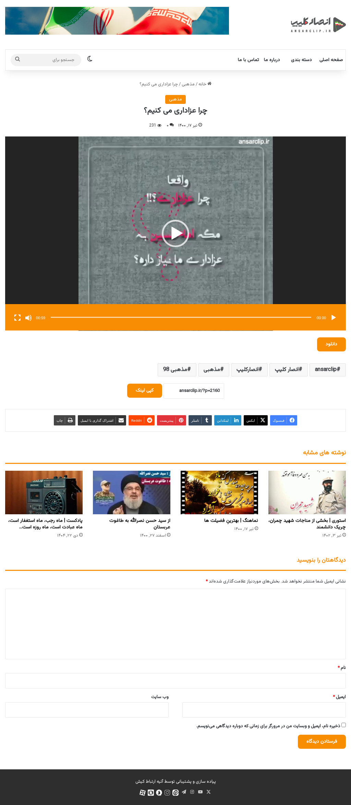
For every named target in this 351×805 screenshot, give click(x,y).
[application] (175, 233)
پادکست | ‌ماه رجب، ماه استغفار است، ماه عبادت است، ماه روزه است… (45, 524)
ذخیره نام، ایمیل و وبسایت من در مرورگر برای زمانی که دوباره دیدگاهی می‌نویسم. (268, 726)
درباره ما (272, 60)
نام (342, 667)
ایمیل (339, 697)
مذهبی (188, 84)
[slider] (181, 317)
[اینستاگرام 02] (167, 793)
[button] (175, 233)
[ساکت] (28, 317)
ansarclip (326, 369)
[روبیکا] (151, 793)
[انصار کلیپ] (318, 25)
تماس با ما (248, 60)
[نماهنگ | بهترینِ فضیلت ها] (219, 492)
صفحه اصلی (331, 60)
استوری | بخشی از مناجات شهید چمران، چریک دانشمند (307, 524)
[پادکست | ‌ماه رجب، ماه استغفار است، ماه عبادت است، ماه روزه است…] (44, 492)
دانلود (331, 344)
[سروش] (159, 793)
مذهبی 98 (175, 369)
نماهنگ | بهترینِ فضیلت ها (231, 521)
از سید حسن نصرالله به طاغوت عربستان (139, 524)
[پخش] (333, 317)
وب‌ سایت (160, 697)
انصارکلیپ (247, 369)
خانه (202, 84)
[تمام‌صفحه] (17, 317)
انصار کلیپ (287, 369)
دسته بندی (301, 60)
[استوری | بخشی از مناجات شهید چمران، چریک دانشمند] (307, 492)
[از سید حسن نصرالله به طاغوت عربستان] (131, 492)
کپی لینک (145, 390)
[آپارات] (142, 793)
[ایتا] (175, 793)
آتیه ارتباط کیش (149, 781)
